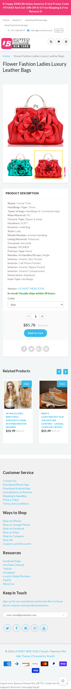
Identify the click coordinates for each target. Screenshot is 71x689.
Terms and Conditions (16, 503)
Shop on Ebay (11, 532)
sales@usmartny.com (41, 30)
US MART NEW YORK (31, 288)
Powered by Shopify (44, 656)
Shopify (45, 651)
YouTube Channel (13, 564)
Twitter (7, 568)
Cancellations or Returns (17, 492)
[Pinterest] (25, 628)
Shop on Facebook (13, 528)
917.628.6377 (18, 30)
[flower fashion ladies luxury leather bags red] (35, 118)
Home (6, 20)
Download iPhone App (36, 20)
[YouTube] (44, 628)
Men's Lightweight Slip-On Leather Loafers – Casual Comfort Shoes (53, 420)
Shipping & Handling (15, 496)
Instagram (9, 572)
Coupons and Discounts (17, 543)
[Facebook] (16, 628)
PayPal (7, 580)
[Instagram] (34, 628)
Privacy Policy (11, 499)
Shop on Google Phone (16, 524)
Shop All (7, 539)
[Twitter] (7, 628)
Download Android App (16, 25)
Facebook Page (12, 561)
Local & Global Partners (16, 576)
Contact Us (9, 480)
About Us (17, 20)
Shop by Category (13, 536)
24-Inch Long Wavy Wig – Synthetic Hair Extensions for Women (16, 420)
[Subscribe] (63, 615)
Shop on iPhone (12, 520)
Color (11, 298)
